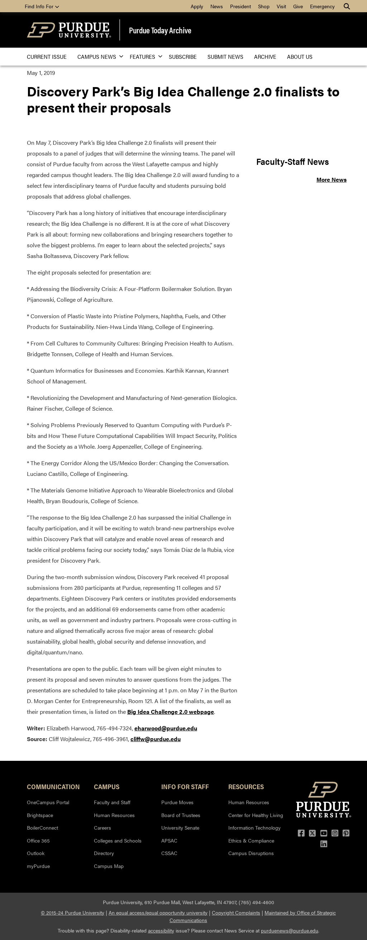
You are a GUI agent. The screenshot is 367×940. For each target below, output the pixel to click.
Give (298, 6)
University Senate (180, 827)
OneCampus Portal (48, 802)
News (216, 6)
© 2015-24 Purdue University (72, 912)
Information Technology (254, 827)
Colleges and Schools (118, 840)
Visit (281, 6)
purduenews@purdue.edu (289, 930)
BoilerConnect (42, 827)
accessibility (161, 930)
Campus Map (109, 865)
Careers (102, 827)
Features (142, 56)
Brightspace (40, 815)
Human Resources (114, 815)
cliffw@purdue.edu (155, 739)
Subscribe (183, 56)
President (240, 6)
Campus (106, 786)
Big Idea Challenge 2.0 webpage (170, 711)
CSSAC (169, 853)
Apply (197, 6)
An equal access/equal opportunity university (158, 912)
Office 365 (38, 840)
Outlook (35, 853)
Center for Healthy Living (255, 815)
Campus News (96, 56)
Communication (53, 786)
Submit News (225, 56)
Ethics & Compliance (251, 840)
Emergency (322, 6)
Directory (104, 853)
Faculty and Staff (112, 802)
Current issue (47, 56)
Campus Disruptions (251, 853)
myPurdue (38, 865)
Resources (246, 786)
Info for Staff (185, 786)
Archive (265, 56)
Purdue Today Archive (160, 30)
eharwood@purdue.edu (165, 728)
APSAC (169, 840)
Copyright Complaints (236, 912)
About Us (300, 56)
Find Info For (40, 6)
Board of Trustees (180, 815)
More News (331, 179)
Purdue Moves (177, 802)
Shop (264, 6)
